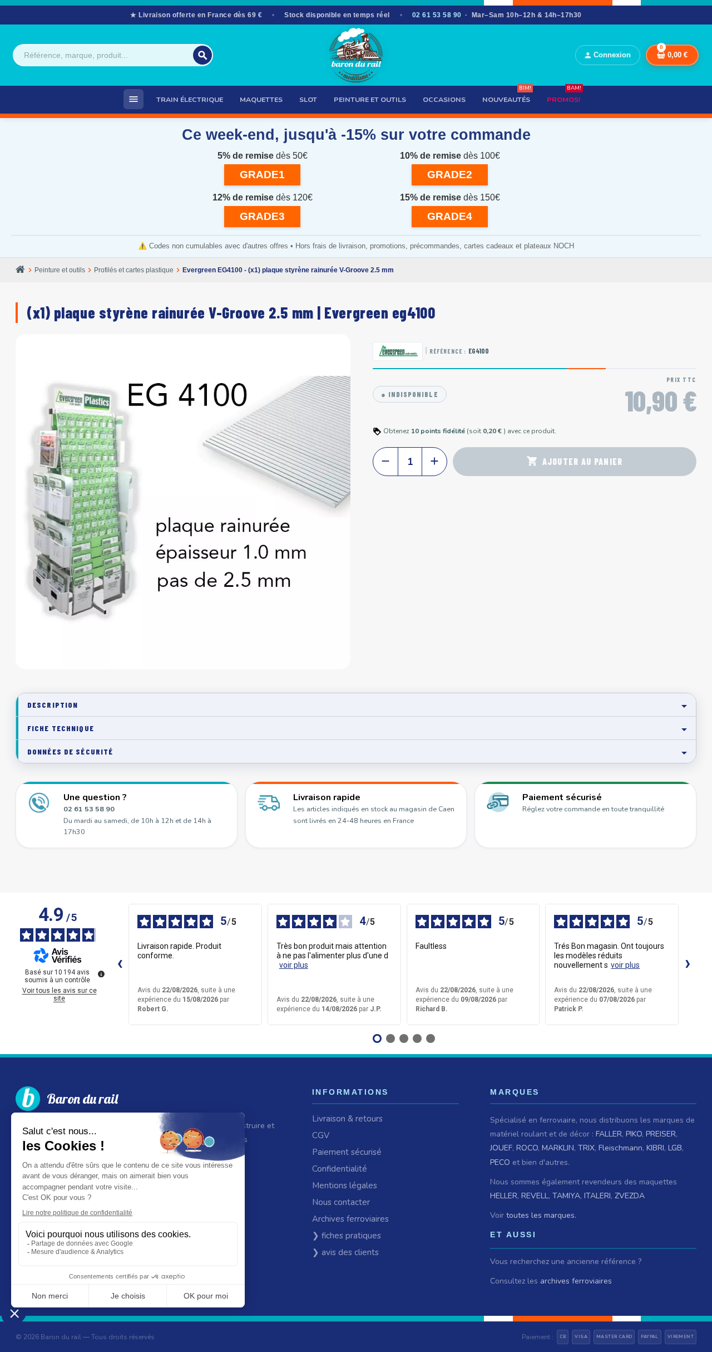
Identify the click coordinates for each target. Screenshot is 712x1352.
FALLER (609, 1134)
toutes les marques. (541, 1215)
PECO (500, 1162)
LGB (675, 1148)
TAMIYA (566, 1196)
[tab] (356, 704)
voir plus (293, 965)
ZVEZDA (630, 1196)
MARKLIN (558, 1148)
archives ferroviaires (576, 1281)
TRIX (586, 1148)
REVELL (534, 1196)
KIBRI (655, 1148)
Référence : (447, 351)
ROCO (527, 1148)
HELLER (503, 1196)
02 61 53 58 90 (437, 15)
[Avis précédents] (119, 964)
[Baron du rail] (356, 55)
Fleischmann (620, 1148)
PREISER (661, 1134)
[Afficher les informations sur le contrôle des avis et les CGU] (101, 973)
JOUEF (501, 1148)
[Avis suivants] (687, 964)
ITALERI (597, 1196)
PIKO (634, 1134)
